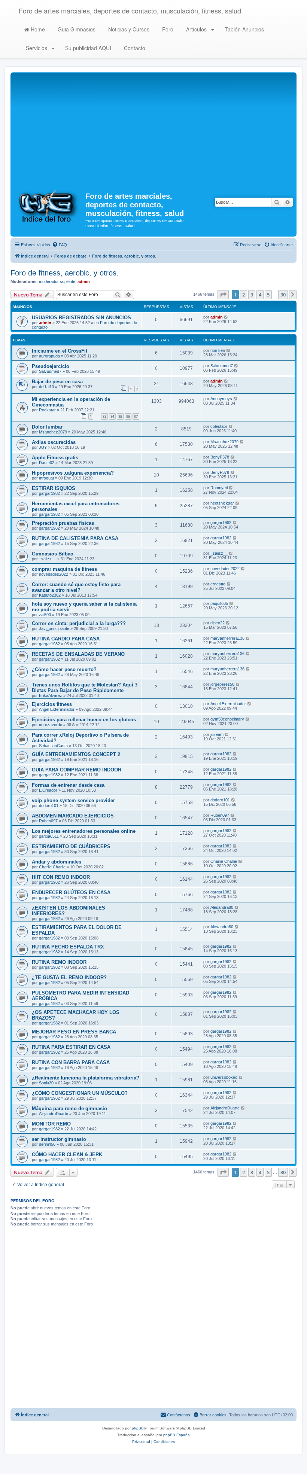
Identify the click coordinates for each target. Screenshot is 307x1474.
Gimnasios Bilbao (52, 554)
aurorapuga (49, 356)
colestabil (218, 426)
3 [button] (251, 294)
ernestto (217, 584)
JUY (43, 447)
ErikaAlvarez (50, 695)
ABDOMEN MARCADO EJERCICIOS (73, 816)
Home (37, 29)
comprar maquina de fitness (64, 569)
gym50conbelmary (227, 719)
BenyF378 (219, 457)
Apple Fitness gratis (55, 457)
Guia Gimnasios (75, 29)
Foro (167, 29)
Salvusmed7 (50, 371)
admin (83, 281)
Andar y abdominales (56, 862)
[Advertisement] (153, 130)
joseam (217, 734)
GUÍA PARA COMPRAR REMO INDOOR (76, 770)
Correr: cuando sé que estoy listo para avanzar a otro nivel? (76, 587)
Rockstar (47, 410)
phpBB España (176, 1435)
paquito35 (219, 603)
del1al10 (46, 386)
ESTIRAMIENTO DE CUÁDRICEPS (71, 846)
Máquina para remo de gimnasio (69, 1108)
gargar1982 (49, 493)
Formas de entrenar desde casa (68, 785)
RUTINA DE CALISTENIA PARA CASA (75, 538)
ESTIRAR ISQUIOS (53, 488)
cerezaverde (50, 724)
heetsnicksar (222, 503)
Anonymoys (221, 398)
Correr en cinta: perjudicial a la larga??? (79, 623)
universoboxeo (223, 1077)
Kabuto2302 (50, 595)
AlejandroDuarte (53, 1113)
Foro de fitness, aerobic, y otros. (64, 273)
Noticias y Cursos (128, 29)
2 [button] (243, 294)
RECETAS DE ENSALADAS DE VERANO (78, 654)
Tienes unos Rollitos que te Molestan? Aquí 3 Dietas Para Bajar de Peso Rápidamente (84, 687)
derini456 (47, 1144)
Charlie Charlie (52, 867)
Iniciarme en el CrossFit (59, 351)
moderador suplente (57, 281)
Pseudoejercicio (50, 366)
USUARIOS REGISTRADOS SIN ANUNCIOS (81, 317)
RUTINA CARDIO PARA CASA (66, 639)
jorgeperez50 (222, 684)
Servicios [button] (36, 48)
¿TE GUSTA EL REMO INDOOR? (69, 977)
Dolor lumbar (47, 427)
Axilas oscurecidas (54, 442)
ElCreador (48, 790)
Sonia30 (46, 1083)
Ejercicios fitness (52, 704)
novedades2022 (53, 574)
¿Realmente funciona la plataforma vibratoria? (85, 1078)
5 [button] (268, 294)
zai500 (45, 614)
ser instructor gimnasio (59, 1139)
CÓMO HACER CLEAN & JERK (67, 1154)
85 (120, 416)
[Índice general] (48, 205)
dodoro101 (48, 805)
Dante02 (46, 462)
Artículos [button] (196, 29)
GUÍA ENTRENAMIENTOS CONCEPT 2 (76, 754)
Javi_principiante (54, 628)
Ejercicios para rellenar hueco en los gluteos (84, 719)
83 (104, 416)
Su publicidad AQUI (87, 48)
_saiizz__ (47, 559)
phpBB (138, 1428)
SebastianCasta (53, 745)
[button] (223, 294)
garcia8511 (49, 836)
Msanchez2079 (53, 432)
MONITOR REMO (51, 1124)
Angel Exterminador (57, 709)
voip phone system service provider (73, 800)
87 (136, 416)
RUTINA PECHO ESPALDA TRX (68, 947)
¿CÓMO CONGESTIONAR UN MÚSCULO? (80, 1093)
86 (128, 416)
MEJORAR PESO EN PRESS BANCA (74, 1032)
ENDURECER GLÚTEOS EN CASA (71, 892)
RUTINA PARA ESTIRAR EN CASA (71, 1047)
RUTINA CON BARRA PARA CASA (71, 1062)
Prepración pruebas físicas (63, 523)
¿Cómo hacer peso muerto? (64, 669)
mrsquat (46, 478)
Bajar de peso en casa (57, 381)
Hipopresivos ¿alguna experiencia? (73, 473)
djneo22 (217, 623)
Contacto (133, 48)
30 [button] (283, 294)
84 (112, 416)
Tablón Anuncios (243, 29)
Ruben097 (48, 821)
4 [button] (260, 294)
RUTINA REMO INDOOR (59, 962)
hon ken (217, 350)
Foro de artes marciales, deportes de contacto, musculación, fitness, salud (130, 10)
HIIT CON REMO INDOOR (61, 877)
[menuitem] (59, 244)
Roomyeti (219, 487)
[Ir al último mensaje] (226, 317)
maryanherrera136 (227, 638)
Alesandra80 (221, 907)
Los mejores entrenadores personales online (84, 831)
